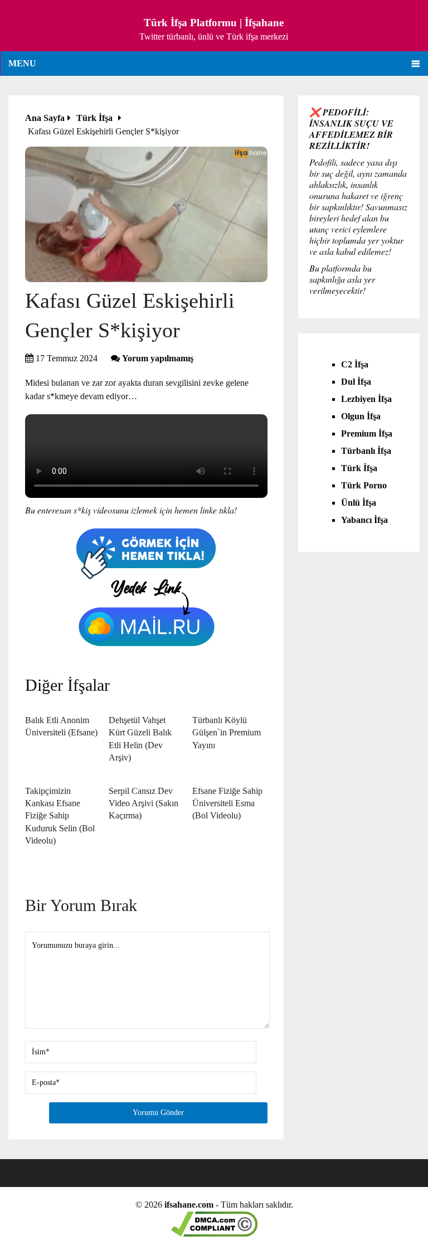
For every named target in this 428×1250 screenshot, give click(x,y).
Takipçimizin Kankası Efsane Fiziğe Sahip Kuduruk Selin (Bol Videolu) (60, 816)
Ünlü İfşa (358, 502)
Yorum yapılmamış (157, 358)
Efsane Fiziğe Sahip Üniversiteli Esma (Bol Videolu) (227, 803)
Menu (22, 63)
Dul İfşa (356, 381)
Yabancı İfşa (364, 520)
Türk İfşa (359, 468)
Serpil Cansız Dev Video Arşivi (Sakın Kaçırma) (143, 803)
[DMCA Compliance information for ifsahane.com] (214, 1233)
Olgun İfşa (361, 416)
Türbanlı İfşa (366, 451)
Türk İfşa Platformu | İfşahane (214, 22)
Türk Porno (364, 485)
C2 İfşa (354, 364)
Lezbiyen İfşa (366, 399)
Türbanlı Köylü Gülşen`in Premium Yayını (226, 732)
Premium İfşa (366, 433)
